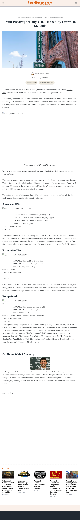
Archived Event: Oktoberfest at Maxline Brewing (39, 484)
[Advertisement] (46, 431)
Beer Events (24, 17)
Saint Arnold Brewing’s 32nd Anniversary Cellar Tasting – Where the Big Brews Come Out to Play (8, 486)
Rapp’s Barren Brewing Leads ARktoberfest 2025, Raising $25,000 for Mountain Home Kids (71, 486)
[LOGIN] (76, 3)
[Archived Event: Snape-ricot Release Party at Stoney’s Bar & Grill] (24, 474)
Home (18, 17)
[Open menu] (3, 3)
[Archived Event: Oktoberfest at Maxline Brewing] (40, 474)
